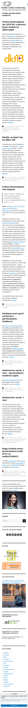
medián (24, 439)
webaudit (18, 474)
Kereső (6, 667)
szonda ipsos (8, 440)
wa (15, 440)
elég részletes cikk (16, 40)
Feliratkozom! (14, 705)
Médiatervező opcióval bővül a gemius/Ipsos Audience (13, 317)
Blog (5, 657)
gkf (20, 472)
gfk (18, 439)
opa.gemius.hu (13, 273)
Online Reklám (8, 684)
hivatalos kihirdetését (9, 223)
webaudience (5, 180)
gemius (23, 126)
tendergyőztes (11, 36)
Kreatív (6, 671)
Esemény (6, 659)
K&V (5, 663)
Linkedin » (15, 490)
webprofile (10, 475)
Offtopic (6, 680)
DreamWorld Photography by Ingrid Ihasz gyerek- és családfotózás (13, 582)
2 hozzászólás (13, 180)
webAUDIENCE (15, 465)
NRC (3, 440)
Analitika (6, 655)
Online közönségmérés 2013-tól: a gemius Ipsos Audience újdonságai (14, 26)
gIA (14, 127)
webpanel (4, 475)
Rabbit (6, 126)
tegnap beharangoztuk (12, 380)
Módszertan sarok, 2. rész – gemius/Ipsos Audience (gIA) (13, 373)
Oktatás (6, 682)
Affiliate (6, 653)
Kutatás (18, 126)
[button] (14, 696)
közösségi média (9, 669)
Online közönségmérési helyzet (13, 188)
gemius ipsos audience (7, 127)
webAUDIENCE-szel (18, 248)
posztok (22, 461)
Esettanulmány (8, 661)
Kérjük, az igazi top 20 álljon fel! (12, 138)
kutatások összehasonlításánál (12, 326)
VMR (12, 440)
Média (23, 177)
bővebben (11, 122)
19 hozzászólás (22, 475)
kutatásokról (12, 461)
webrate (15, 475)
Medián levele (12, 206)
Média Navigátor (17, 348)
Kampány (6, 665)
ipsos (17, 127)
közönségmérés (6, 129)
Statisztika (7, 686)
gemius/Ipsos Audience (17, 242)
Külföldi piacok (8, 673)
